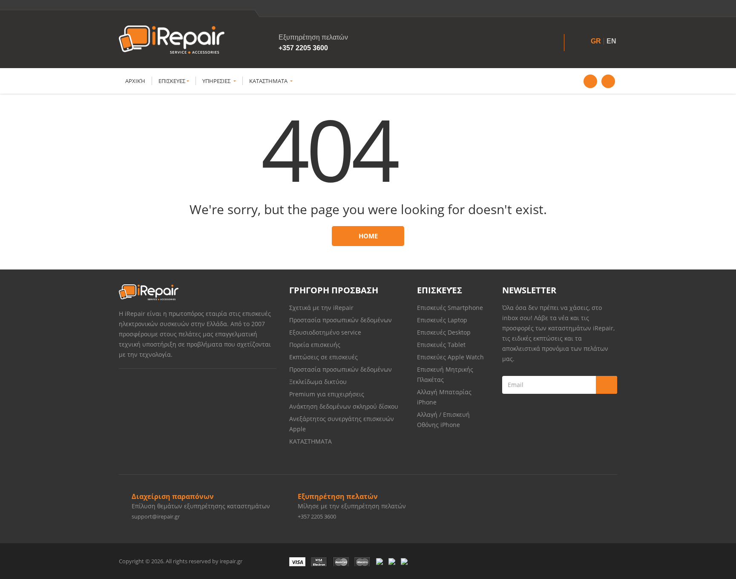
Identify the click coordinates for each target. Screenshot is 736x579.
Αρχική (135, 81)
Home (368, 236)
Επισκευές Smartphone (451, 308)
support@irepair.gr (156, 516)
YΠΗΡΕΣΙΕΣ (217, 81)
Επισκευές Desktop (444, 332)
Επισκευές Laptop (442, 320)
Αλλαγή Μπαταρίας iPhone (444, 397)
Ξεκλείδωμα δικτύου (318, 382)
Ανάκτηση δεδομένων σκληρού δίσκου (343, 406)
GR (596, 41)
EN (611, 41)
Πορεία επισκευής (314, 345)
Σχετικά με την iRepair (321, 308)
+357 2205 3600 (303, 48)
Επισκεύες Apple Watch (450, 357)
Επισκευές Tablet (442, 345)
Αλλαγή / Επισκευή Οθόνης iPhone (443, 419)
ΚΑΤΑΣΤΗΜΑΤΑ (269, 81)
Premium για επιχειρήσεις (326, 394)
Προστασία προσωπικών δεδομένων (340, 320)
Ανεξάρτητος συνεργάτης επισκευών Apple (341, 424)
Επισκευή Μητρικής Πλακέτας (445, 374)
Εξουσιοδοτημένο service (325, 332)
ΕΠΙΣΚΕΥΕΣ (171, 81)
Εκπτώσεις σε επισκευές (323, 357)
